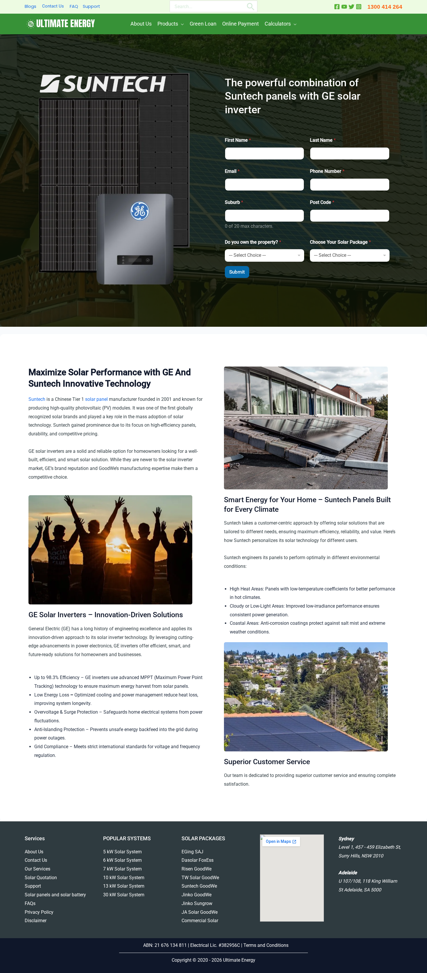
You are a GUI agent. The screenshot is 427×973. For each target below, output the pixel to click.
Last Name (323, 140)
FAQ (74, 6)
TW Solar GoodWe (200, 877)
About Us (34, 851)
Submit (237, 272)
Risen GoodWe (196, 869)
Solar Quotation (41, 877)
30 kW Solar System (123, 894)
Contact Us (53, 6)
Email (232, 171)
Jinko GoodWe (196, 894)
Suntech (36, 399)
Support (91, 6)
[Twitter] (351, 7)
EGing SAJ (192, 851)
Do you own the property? (253, 242)
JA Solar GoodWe (200, 912)
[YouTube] (344, 7)
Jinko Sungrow (197, 903)
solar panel (96, 399)
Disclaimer (35, 920)
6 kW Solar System (122, 860)
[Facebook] (337, 7)
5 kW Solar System (122, 851)
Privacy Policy (39, 912)
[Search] (251, 6)
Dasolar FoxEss (198, 860)
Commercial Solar (200, 920)
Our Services (37, 869)
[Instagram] (359, 7)
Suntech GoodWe (199, 886)
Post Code (322, 202)
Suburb (234, 202)
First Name (238, 140)
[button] (181, 23)
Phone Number (327, 171)
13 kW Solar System (123, 886)
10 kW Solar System (123, 877)
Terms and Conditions (266, 945)
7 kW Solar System (122, 869)
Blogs (30, 6)
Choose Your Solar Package (340, 242)
